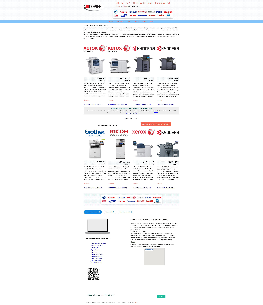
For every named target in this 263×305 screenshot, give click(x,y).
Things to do (128, 113)
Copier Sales (94, 247)
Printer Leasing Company (98, 245)
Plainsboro (125, 6)
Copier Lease (94, 252)
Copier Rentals (95, 250)
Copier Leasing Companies (98, 243)
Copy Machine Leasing (97, 254)
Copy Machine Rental (97, 258)
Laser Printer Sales (96, 260)
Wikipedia (156, 112)
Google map (134, 113)
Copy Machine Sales (96, 256)
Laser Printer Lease (96, 263)
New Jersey (118, 6)
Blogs (136, 302)
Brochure (86, 100)
